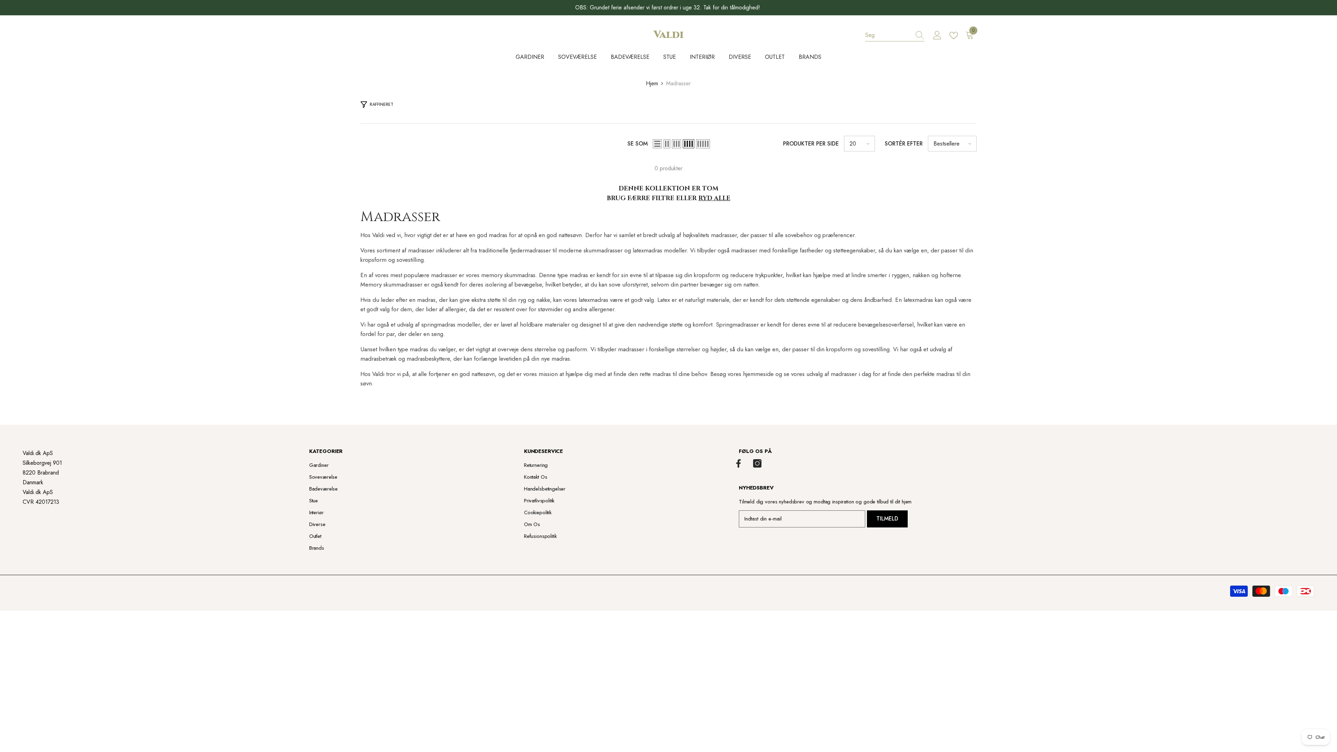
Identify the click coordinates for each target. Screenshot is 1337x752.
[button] (657, 143)
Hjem (652, 83)
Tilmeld (887, 519)
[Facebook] (738, 463)
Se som (637, 144)
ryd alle (714, 198)
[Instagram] (757, 463)
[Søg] (894, 35)
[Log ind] (937, 35)
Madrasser (678, 83)
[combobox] (888, 35)
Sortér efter (904, 144)
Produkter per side (811, 144)
